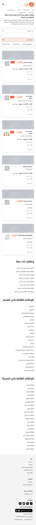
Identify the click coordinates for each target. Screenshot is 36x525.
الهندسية (31, 357)
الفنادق (32, 320)
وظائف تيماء (30, 422)
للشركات (30, 482)
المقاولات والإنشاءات (28, 353)
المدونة (31, 464)
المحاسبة (31, 330)
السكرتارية (31, 340)
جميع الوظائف (26, 10)
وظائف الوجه (30, 442)
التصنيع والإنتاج (29, 367)
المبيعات (31, 306)
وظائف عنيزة (30, 425)
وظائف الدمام (30, 392)
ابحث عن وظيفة (29, 494)
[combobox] (16, 35)
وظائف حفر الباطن (29, 412)
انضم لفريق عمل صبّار (27, 467)
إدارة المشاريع (30, 363)
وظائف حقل (30, 408)
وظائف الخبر (30, 395)
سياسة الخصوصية (28, 519)
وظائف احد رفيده (29, 415)
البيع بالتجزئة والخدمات (27, 313)
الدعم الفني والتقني (28, 347)
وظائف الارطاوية (29, 439)
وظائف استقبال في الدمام (26, 278)
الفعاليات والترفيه (29, 323)
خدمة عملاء (30, 326)
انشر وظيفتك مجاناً (28, 485)
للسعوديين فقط (27, 44)
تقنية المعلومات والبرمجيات (26, 360)
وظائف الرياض (30, 385)
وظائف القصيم (30, 398)
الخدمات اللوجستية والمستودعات (24, 350)
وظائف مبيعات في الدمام (26, 275)
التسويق (31, 310)
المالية (32, 333)
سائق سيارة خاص (11, 10)
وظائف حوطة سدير (28, 435)
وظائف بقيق (30, 445)
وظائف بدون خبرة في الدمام (26, 288)
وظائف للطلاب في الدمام (26, 281)
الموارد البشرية (30, 337)
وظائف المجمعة (29, 405)
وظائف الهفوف (30, 402)
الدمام (19, 10)
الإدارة (32, 343)
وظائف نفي (30, 429)
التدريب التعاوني (28, 470)
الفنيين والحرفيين (29, 370)
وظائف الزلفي (30, 449)
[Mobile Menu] (3, 5)
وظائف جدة (30, 388)
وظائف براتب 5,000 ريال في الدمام (24, 291)
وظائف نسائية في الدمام (27, 285)
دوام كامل (31, 12)
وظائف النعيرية (29, 432)
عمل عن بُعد (16, 44)
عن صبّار (31, 462)
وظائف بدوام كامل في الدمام (25, 268)
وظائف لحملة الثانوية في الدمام (25, 271)
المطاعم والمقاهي (28, 316)
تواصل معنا (30, 473)
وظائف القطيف (29, 419)
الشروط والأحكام (18, 519)
